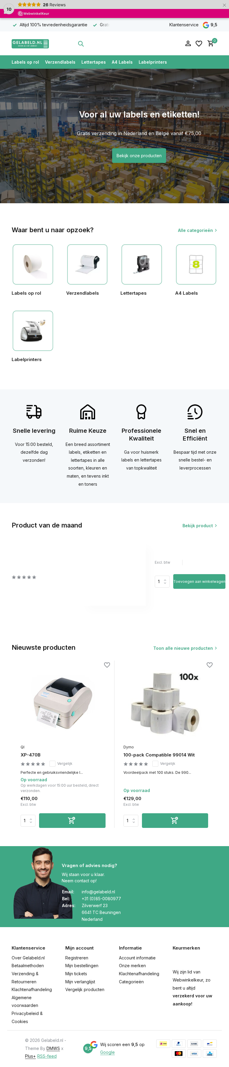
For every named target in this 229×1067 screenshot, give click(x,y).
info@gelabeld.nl (98, 891)
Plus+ (30, 1056)
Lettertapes (93, 62)
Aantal (164, 582)
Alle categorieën (195, 230)
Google (107, 1052)
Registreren (76, 957)
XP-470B (31, 755)
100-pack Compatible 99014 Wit (159, 755)
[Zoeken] (80, 44)
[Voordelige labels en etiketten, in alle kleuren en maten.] (30, 44)
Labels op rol (25, 62)
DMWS (53, 1048)
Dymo (128, 747)
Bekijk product (197, 525)
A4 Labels (122, 62)
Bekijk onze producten (139, 155)
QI (22, 747)
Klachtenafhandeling (32, 989)
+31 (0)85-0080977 (101, 898)
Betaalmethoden (28, 965)
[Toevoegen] (72, 820)
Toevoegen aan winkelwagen (199, 581)
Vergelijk (64, 763)
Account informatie (137, 957)
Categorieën (131, 981)
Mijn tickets (76, 973)
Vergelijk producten (84, 989)
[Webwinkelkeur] (134, 43)
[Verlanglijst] (199, 43)
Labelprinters (153, 62)
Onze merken (132, 965)
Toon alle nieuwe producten (183, 648)
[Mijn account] (188, 43)
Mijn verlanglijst (80, 981)
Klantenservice (184, 24)
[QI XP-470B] (63, 703)
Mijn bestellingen (81, 965)
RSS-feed (47, 1056)
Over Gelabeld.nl (28, 957)
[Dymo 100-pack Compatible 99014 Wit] (165, 703)
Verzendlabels (60, 62)
